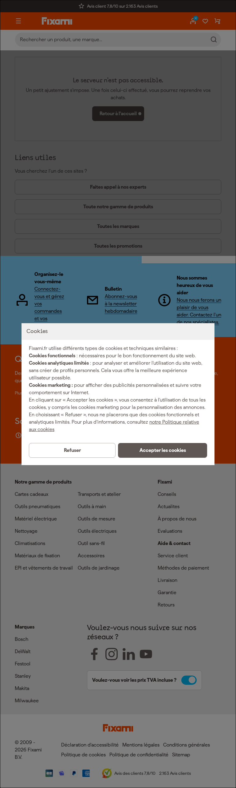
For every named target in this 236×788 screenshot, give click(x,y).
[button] (162, 450)
